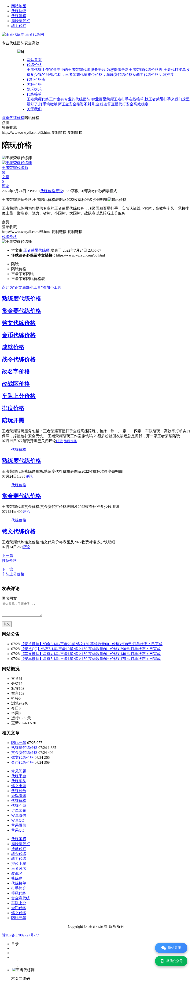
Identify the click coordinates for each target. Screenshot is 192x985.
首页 (5, 118)
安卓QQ (17, 820)
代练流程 (18, 16)
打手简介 (18, 888)
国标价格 (34, 84)
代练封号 (18, 791)
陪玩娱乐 (34, 89)
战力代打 (18, 26)
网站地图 (18, 6)
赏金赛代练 (20, 898)
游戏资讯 (18, 796)
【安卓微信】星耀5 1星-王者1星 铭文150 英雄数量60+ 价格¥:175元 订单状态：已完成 (91, 659)
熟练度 (16, 878)
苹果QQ (17, 830)
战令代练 (18, 854)
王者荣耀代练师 (36, 250)
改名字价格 (16, 371)
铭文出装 (18, 786)
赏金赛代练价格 (21, 311)
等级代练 (18, 893)
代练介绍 (18, 806)
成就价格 (13, 347)
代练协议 (18, 11)
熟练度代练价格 (21, 298)
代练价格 (108, 70)
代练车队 (18, 781)
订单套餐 (18, 811)
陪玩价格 (70, 441)
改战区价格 (16, 384)
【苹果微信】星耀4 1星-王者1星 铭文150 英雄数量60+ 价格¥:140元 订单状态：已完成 (91, 654)
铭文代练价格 (19, 323)
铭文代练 (18, 913)
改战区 (16, 873)
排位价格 (13, 408)
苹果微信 (18, 825)
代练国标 (18, 839)
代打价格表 (36, 79)
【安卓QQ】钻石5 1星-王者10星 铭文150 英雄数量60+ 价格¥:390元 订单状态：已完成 (91, 649)
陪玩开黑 (13, 420)
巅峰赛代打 (20, 21)
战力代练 (18, 859)
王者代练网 (34, 34)
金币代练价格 (19, 335)
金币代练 (18, 908)
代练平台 (18, 776)
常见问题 (18, 771)
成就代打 (18, 849)
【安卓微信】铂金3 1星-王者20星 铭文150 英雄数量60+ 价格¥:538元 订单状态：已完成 (91, 644)
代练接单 (108, 99)
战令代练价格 (19, 359)
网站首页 (34, 60)
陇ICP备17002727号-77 (20, 935)
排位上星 (18, 864)
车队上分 (18, 903)
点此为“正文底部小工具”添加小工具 (31, 287)
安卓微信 (18, 815)
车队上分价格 (19, 396)
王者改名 (18, 868)
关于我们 (34, 109)
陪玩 (59, 441)
